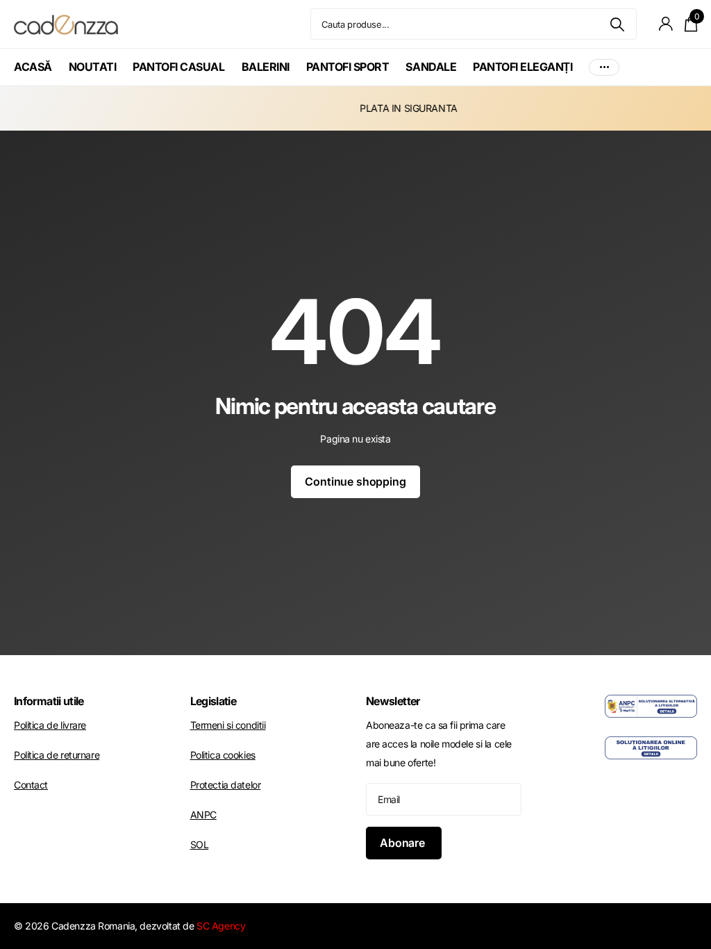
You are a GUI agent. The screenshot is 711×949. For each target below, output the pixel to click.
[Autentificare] (666, 24)
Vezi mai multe (604, 67)
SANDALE (430, 67)
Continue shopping (355, 481)
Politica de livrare (50, 725)
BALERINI (266, 67)
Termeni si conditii (228, 725)
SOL (199, 844)
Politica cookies (223, 755)
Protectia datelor (225, 785)
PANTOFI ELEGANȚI (522, 67)
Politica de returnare (56, 755)
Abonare (404, 843)
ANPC (203, 814)
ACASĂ (33, 67)
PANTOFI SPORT (348, 67)
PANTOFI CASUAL (178, 67)
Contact (31, 785)
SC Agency (220, 926)
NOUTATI (93, 67)
